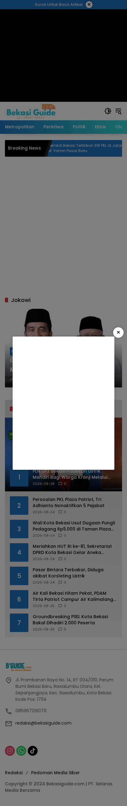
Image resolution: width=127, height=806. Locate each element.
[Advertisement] (63, 403)
